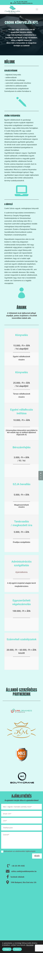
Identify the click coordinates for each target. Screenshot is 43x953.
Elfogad (6, 949)
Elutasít (17, 949)
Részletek (29, 945)
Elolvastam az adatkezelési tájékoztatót (19, 851)
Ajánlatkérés (21, 572)
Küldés (37, 856)
